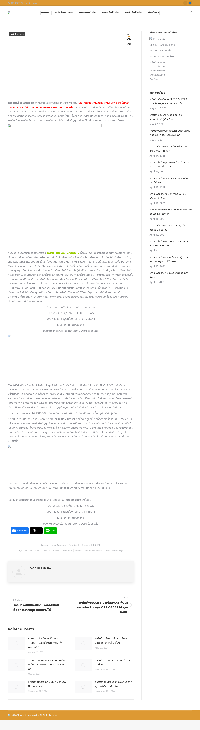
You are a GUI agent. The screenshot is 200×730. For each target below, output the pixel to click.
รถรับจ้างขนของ (17, 34)
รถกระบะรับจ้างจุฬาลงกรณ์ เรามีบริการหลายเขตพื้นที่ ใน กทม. (169, 164)
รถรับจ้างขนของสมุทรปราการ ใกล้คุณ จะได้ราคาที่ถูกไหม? (113, 684)
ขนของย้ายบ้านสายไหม (50, 550)
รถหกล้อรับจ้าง (157, 70)
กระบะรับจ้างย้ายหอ (32, 550)
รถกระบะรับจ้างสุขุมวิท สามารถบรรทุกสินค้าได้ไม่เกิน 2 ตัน (168, 243)
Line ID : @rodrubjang (162, 45)
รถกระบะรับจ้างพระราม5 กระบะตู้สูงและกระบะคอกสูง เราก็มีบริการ (169, 259)
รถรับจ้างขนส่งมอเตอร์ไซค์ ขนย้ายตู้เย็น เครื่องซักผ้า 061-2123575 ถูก (46, 664)
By (74, 545)
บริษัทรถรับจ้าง (67, 550)
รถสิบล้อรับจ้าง (157, 75)
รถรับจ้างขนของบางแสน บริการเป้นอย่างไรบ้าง (113, 662)
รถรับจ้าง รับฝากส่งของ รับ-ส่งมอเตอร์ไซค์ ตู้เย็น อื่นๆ (112, 641)
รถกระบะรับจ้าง (157, 66)
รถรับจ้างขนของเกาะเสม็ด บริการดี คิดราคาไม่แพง (47, 684)
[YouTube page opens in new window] (190, 3)
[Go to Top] (195, 725)
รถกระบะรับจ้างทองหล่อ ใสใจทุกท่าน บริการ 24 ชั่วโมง (167, 227)
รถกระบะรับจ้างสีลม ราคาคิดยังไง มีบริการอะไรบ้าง (167, 196)
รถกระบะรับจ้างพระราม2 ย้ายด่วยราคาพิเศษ (168, 275)
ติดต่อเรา (154, 79)
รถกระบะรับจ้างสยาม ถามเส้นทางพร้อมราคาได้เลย (169, 180)
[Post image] (16, 643)
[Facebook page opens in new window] (185, 3)
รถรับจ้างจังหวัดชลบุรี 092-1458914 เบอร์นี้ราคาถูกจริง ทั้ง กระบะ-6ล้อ (45, 643)
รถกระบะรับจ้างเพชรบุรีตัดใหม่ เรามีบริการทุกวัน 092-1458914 (170, 148)
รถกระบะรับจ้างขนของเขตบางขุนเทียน (89, 550)
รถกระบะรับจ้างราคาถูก (114, 550)
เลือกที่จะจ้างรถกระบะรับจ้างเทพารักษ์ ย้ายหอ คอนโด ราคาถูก (170, 212)
